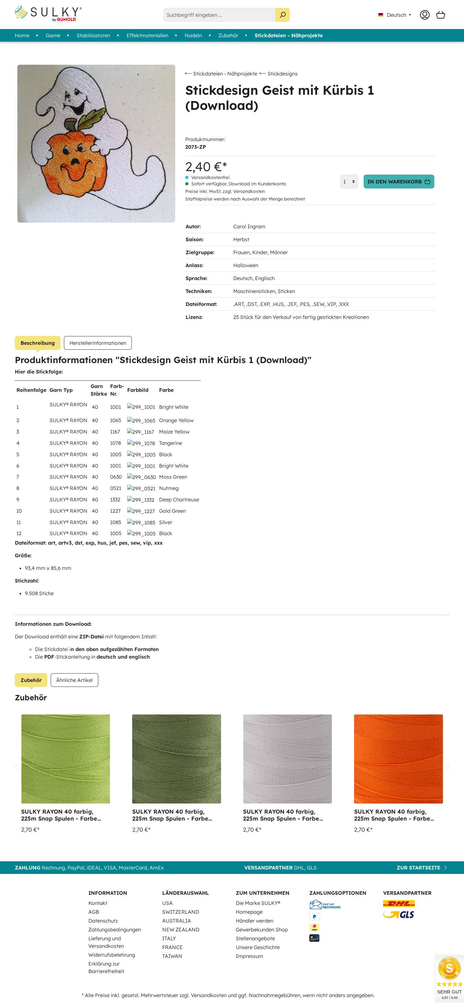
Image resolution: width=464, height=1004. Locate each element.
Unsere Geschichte (258, 947)
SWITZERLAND (180, 912)
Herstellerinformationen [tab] (97, 343)
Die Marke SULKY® (258, 903)
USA (167, 903)
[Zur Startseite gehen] (48, 13)
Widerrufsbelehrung (111, 955)
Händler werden (254, 920)
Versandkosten (209, 995)
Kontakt (97, 903)
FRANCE (172, 947)
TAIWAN (172, 956)
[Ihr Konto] (425, 15)
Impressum (249, 956)
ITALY (169, 938)
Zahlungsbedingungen (114, 929)
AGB (93, 912)
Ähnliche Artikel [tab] (74, 680)
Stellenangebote (255, 938)
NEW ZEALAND (180, 929)
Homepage (249, 912)
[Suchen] (282, 15)
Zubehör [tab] (31, 680)
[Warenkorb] (440, 15)
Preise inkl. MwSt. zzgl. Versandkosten (225, 191)
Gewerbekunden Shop (262, 929)
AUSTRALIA (176, 920)
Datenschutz (103, 920)
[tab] (38, 343)
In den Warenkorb (394, 181)
